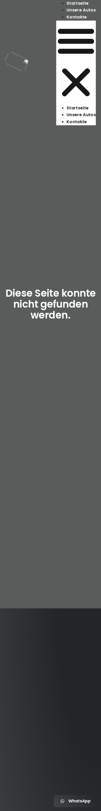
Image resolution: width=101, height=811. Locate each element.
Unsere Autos (81, 10)
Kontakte (77, 17)
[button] (76, 63)
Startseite (78, 3)
